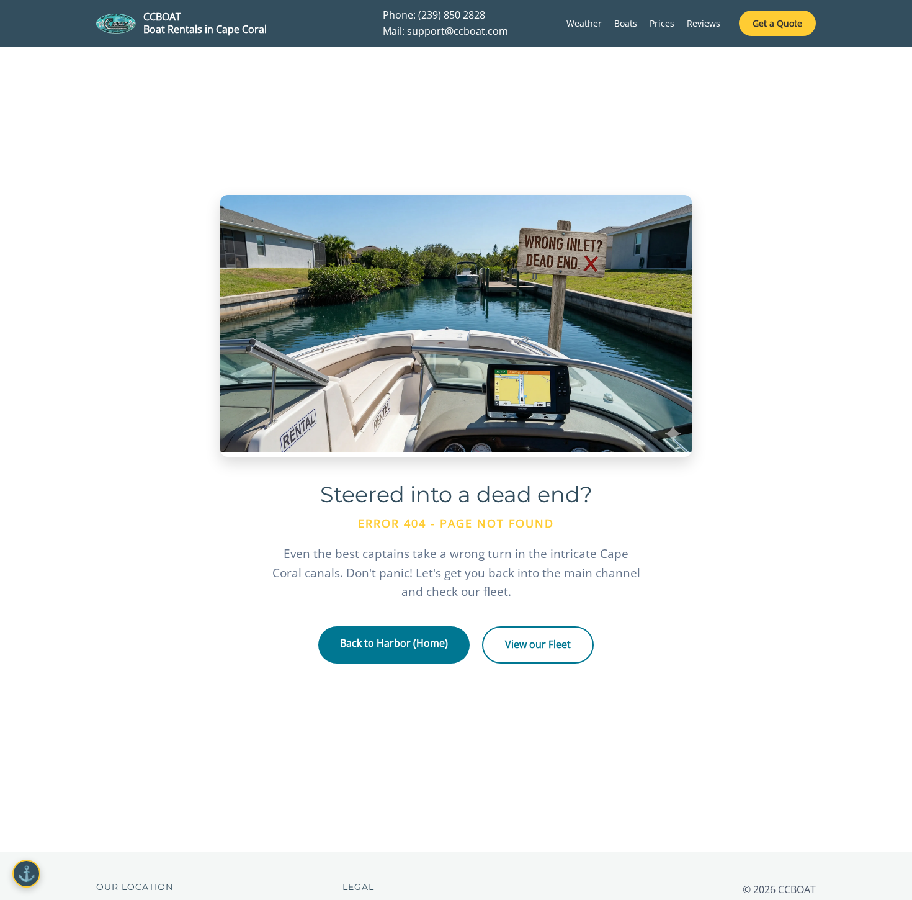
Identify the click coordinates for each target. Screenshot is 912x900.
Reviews (703, 23)
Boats (625, 23)
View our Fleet (538, 644)
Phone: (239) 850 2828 (434, 15)
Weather (584, 23)
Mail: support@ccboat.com (445, 31)
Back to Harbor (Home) (394, 643)
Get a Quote (777, 23)
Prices (662, 23)
